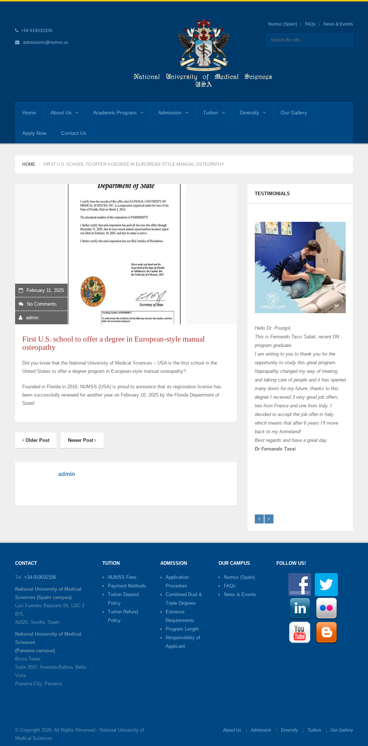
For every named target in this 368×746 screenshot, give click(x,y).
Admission (169, 112)
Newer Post (81, 440)
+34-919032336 (40, 577)
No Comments (42, 304)
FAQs (310, 24)
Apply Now (34, 133)
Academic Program (115, 112)
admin (32, 317)
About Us (61, 112)
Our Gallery (294, 112)
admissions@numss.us (45, 42)
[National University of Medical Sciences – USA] (203, 51)
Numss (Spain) (282, 24)
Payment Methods (127, 586)
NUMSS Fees (122, 577)
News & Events (338, 24)
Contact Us (73, 133)
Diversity (249, 112)
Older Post (36, 440)
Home (29, 112)
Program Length (182, 629)
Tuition (210, 112)
